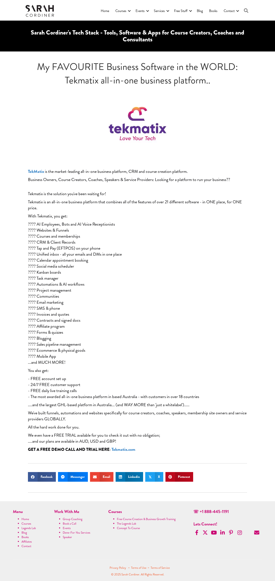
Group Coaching (72, 519)
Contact (229, 10)
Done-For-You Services (76, 532)
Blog (200, 10)
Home (105, 10)
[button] (246, 11)
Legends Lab (28, 528)
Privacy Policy (118, 568)
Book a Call (69, 523)
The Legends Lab (126, 523)
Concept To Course (128, 528)
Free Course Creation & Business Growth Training (146, 519)
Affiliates (26, 541)
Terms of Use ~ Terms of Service (150, 568)
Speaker (67, 537)
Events (140, 10)
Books (213, 10)
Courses (120, 10)
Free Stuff (181, 10)
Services (159, 10)
